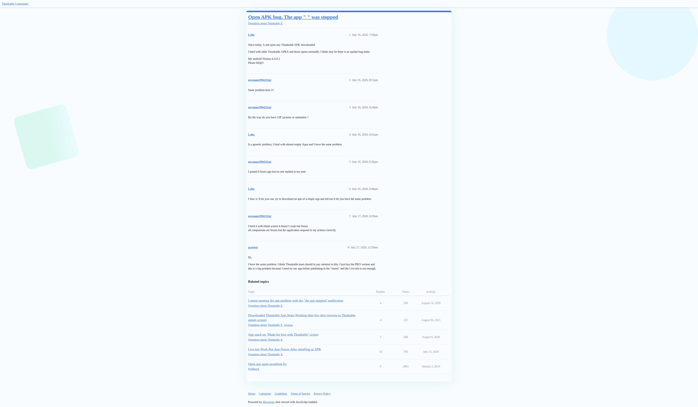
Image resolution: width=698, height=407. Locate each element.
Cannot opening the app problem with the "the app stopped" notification (295, 300)
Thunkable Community (15, 3)
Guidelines (281, 393)
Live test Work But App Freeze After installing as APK (284, 349)
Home (251, 393)
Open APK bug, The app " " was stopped (293, 17)
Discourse (268, 402)
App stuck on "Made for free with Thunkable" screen (283, 334)
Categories (265, 393)
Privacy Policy (322, 393)
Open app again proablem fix (267, 364)
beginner (288, 325)
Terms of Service (300, 393)
